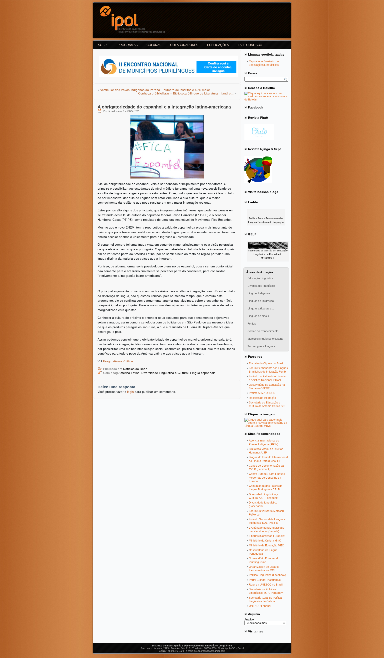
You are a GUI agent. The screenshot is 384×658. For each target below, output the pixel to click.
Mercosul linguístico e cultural (265, 338)
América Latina (129, 373)
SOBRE (103, 45)
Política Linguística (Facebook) (267, 575)
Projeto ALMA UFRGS (262, 393)
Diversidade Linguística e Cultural (164, 373)
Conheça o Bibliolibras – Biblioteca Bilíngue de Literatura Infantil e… (186, 93)
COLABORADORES (184, 45)
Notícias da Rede (135, 369)
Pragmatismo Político (118, 361)
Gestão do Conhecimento (263, 331)
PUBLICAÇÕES (218, 45)
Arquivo (249, 619)
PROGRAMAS (128, 45)
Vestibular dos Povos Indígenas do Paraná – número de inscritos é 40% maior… (156, 90)
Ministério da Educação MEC (266, 545)
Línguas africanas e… (261, 308)
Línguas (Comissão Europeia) (267, 536)
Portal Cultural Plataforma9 (265, 580)
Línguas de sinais (258, 316)
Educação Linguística (261, 278)
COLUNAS (153, 45)
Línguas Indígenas (259, 293)
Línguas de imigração (261, 301)
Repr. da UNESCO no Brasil (266, 584)
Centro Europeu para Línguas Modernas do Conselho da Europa (267, 477)
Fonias (252, 323)
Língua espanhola (203, 373)
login (130, 391)
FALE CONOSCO (250, 45)
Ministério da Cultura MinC (265, 540)
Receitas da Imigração (262, 397)
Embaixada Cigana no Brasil (266, 363)
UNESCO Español (260, 606)
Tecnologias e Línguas (261, 346)
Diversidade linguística (261, 285)
